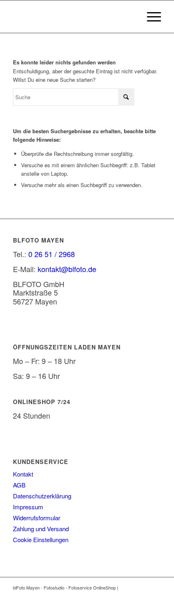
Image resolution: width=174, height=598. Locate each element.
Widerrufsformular (36, 517)
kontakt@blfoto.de (67, 269)
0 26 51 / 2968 (51, 254)
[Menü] (150, 16)
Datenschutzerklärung (42, 496)
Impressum (28, 506)
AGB (19, 485)
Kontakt (23, 474)
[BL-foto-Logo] (72, 16)
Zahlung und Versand (41, 528)
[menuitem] (150, 16)
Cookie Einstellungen (40, 539)
